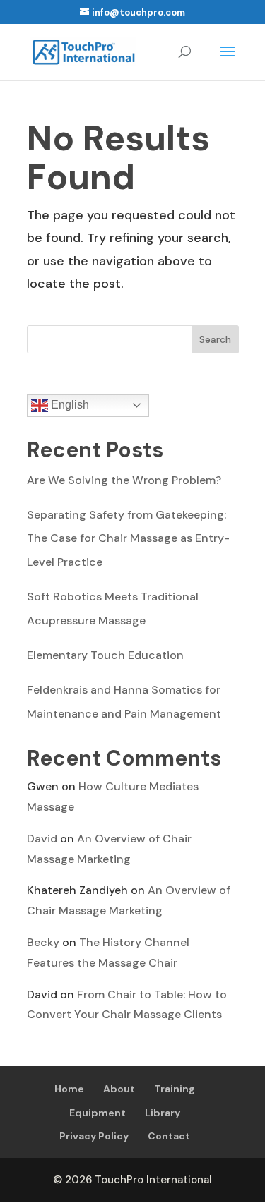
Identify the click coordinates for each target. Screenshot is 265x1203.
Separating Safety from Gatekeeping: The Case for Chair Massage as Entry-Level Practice (128, 538)
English (68, 405)
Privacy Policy (94, 1136)
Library (162, 1112)
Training (174, 1088)
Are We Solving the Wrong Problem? (124, 480)
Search (215, 339)
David (42, 838)
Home (69, 1088)
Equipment (97, 1112)
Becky (43, 942)
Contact (169, 1136)
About (119, 1088)
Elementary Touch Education (105, 655)
